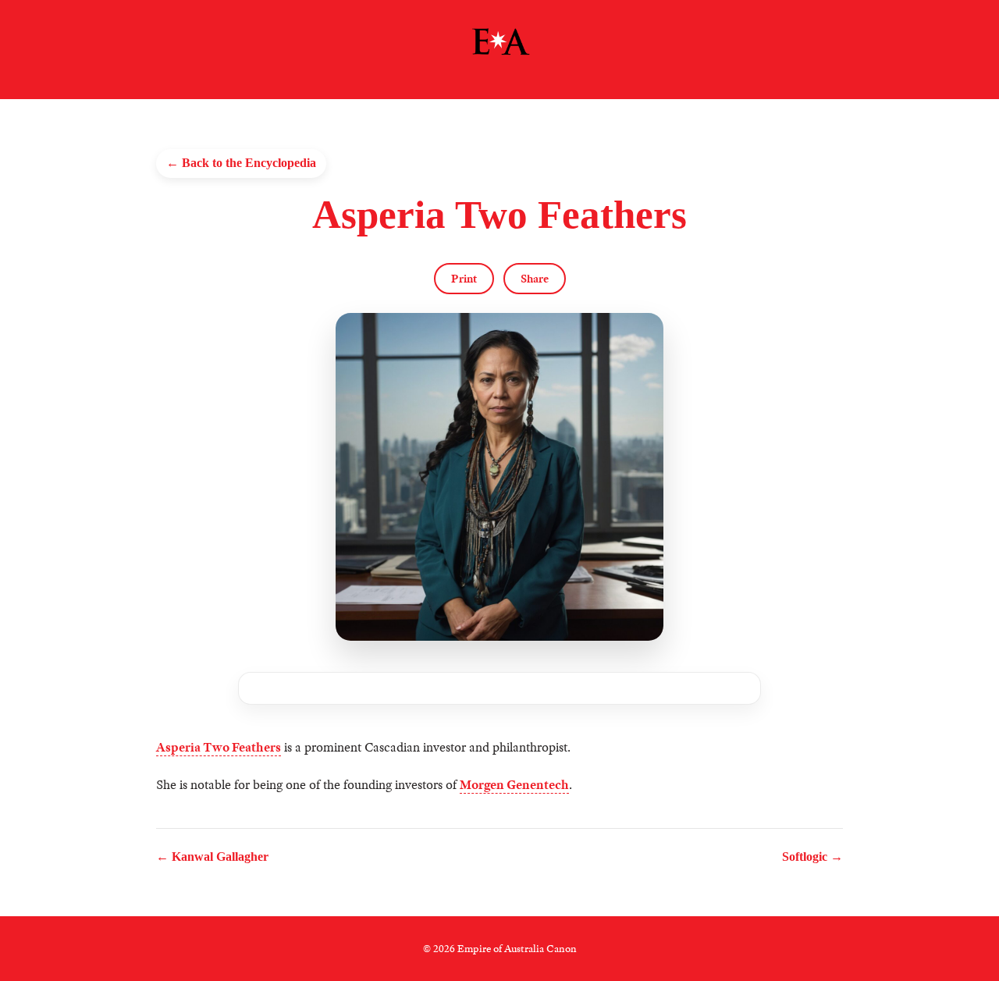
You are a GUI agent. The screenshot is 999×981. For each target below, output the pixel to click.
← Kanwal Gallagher (212, 856)
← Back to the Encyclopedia (241, 162)
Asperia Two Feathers (218, 747)
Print (464, 278)
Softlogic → (812, 856)
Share (535, 278)
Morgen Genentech (514, 785)
